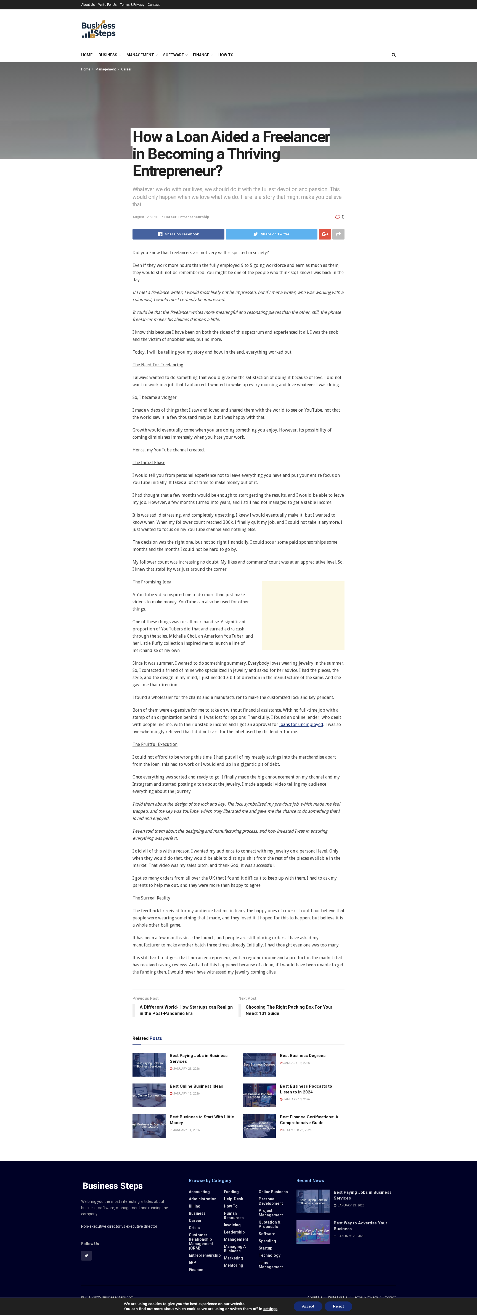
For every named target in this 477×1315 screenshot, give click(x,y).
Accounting (199, 1192)
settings (270, 1308)
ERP (192, 1262)
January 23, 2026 (186, 1069)
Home (86, 55)
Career (126, 69)
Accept (308, 1306)
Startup (265, 1248)
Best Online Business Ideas (196, 1086)
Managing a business (235, 1248)
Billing (194, 1206)
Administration (202, 1199)
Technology (269, 1255)
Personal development (271, 1201)
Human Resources (234, 1215)
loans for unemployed (301, 724)
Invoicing (232, 1225)
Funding (231, 1192)
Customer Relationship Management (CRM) (201, 1241)
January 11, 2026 (186, 1130)
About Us (88, 5)
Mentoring (233, 1265)
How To (226, 55)
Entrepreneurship (193, 217)
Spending (267, 1241)
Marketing (233, 1258)
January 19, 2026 (296, 1063)
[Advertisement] (303, 615)
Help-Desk (233, 1199)
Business (108, 55)
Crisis (194, 1227)
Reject (338, 1306)
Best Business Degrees (302, 1055)
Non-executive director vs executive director (119, 1226)
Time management (271, 1264)
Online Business (273, 1192)
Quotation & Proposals (269, 1224)
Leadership (234, 1232)
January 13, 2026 (296, 1099)
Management (140, 55)
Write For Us (107, 5)
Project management (271, 1212)
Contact (154, 5)
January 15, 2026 (186, 1093)
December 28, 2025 (296, 1130)
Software (173, 55)
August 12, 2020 (145, 217)
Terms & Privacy (132, 5)
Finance (201, 55)
